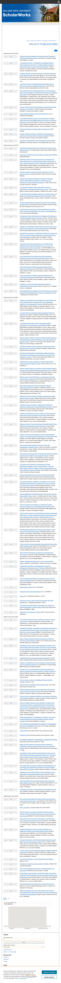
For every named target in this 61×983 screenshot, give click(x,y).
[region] (30, 974)
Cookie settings (31, 976)
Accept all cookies (49, 972)
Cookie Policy (23, 978)
